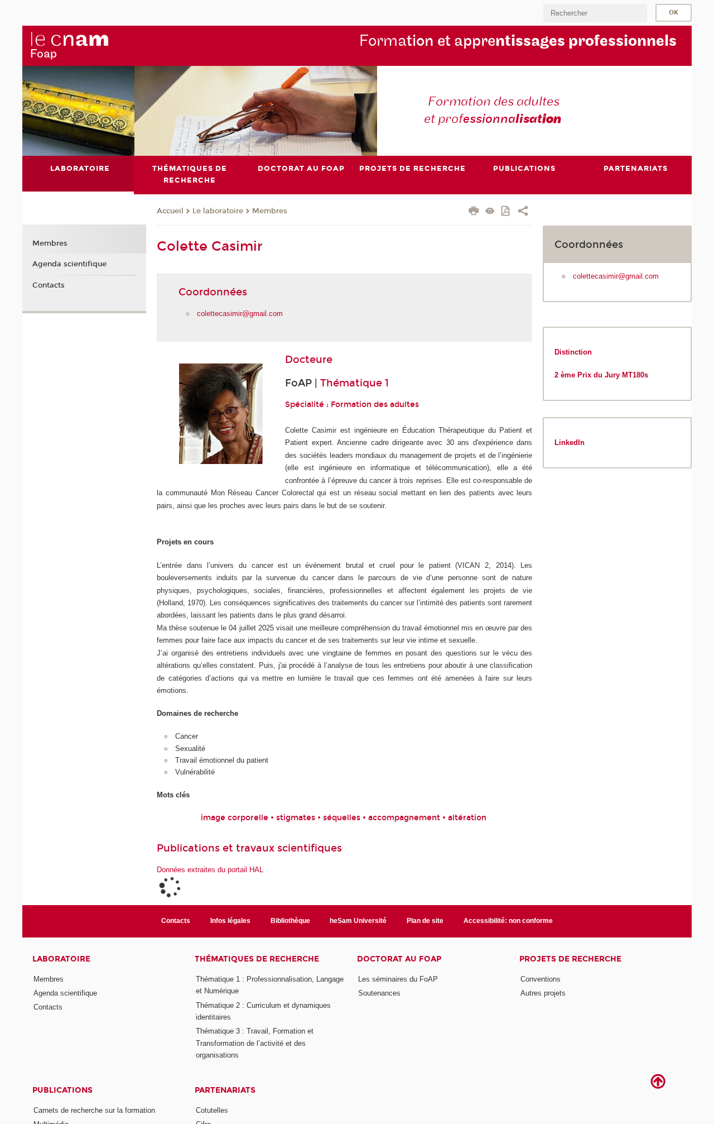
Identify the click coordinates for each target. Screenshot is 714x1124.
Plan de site (425, 921)
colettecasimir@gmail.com (240, 313)
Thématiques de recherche (257, 959)
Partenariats (225, 1090)
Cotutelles (212, 1110)
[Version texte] (490, 212)
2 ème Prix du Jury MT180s (602, 375)
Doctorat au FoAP (399, 959)
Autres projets (543, 993)
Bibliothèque (290, 921)
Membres (269, 211)
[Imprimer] (474, 212)
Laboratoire (61, 959)
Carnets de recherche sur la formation (94, 1110)
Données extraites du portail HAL (210, 869)
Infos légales (230, 921)
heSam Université (358, 921)
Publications (62, 1090)
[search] (595, 13)
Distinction (573, 352)
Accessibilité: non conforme (508, 921)
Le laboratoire (217, 211)
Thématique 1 (354, 383)
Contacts (48, 285)
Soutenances (379, 993)
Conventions (540, 979)
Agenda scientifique (69, 264)
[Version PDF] (506, 212)
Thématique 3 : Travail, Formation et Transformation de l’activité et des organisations (254, 1043)
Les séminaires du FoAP (398, 979)
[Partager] (523, 212)
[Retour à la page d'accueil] (69, 45)
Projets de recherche (570, 959)
